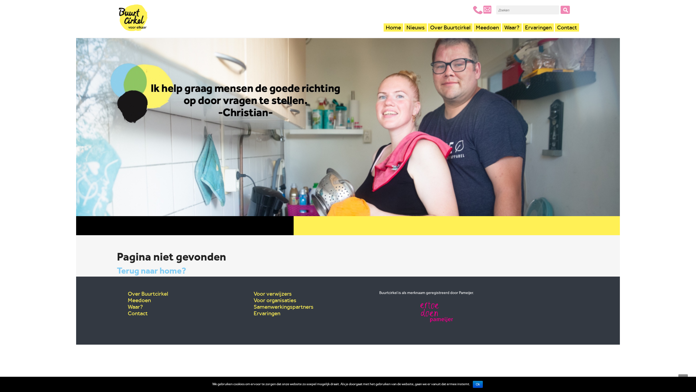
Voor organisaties (275, 300)
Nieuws (415, 27)
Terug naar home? (151, 270)
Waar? (512, 27)
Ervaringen (538, 27)
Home (393, 27)
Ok (478, 384)
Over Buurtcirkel (450, 27)
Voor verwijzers (273, 293)
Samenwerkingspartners (283, 307)
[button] (565, 10)
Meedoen (487, 27)
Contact (567, 27)
